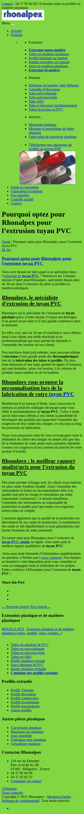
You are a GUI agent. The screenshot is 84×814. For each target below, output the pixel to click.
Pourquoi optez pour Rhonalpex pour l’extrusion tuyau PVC (36, 261)
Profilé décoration (23, 694)
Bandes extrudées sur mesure (49, 62)
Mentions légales (59, 797)
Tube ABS (36, 101)
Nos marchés (20, 195)
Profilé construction (24, 698)
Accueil (16, 31)
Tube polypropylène (43, 97)
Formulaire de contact (26, 781)
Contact (8, 4)
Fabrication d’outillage (27, 191)
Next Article (40, 607)
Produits (16, 35)
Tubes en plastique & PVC (30, 645)
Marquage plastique (42, 125)
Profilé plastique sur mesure (48, 58)
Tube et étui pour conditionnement (53, 105)
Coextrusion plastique (26, 728)
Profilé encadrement (25, 702)
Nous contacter (12, 793)
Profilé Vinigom (22, 690)
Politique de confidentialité (20, 801)
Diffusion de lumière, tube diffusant (54, 85)
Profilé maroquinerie (25, 706)
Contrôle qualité (22, 199)
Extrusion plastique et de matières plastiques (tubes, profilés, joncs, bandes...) (38, 631)
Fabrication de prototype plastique (53, 137)
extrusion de (21, 276)
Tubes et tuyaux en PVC (46, 109)
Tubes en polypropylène (28, 653)
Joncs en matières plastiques (48, 66)
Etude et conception (25, 187)
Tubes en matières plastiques (49, 54)
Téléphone (9, 789)
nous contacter (51, 557)
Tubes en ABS (21, 657)
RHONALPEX (13, 629)
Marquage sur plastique (27, 732)
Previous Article (15, 607)
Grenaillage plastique (26, 744)
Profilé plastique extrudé (28, 661)
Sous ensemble (21, 736)
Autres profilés (21, 710)
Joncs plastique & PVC (27, 665)
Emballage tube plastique (28, 740)
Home (6, 242)
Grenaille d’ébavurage (44, 89)
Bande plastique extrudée (28, 669)
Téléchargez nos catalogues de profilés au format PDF (50, 147)
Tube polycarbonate (43, 93)
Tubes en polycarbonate (27, 649)
